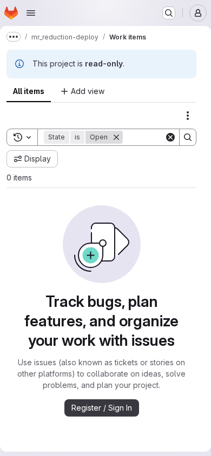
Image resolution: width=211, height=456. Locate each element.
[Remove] (116, 137)
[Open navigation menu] (30, 13)
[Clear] (170, 137)
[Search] (187, 137)
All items (28, 91)
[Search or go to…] (168, 12)
